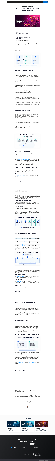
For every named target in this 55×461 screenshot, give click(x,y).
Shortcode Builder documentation (20, 276)
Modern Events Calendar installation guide (23, 159)
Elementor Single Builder (24, 242)
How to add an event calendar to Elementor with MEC (23, 33)
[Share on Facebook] (24, 401)
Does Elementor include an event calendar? (21, 30)
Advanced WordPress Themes (36, 454)
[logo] (13, 447)
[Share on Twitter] (26, 401)
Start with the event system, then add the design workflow (24, 37)
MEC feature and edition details (24, 106)
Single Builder (18, 287)
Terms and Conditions (26, 454)
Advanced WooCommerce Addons (37, 455)
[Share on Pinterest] (28, 401)
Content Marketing (10, 428)
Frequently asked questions (19, 38)
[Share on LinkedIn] (27, 401)
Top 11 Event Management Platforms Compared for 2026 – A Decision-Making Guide (41, 430)
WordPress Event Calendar (36, 453)
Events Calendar (27, 6)
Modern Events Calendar (20, 362)
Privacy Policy (25, 453)
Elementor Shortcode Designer (24, 241)
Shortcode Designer (18, 281)
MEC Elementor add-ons (31, 362)
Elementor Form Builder (23, 244)
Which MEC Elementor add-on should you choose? (22, 34)
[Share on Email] (30, 401)
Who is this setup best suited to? (20, 36)
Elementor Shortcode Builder (20, 175)
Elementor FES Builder (23, 245)
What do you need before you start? (20, 32)
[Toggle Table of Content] (38, 29)
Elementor (24, 6)
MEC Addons (31, 6)
